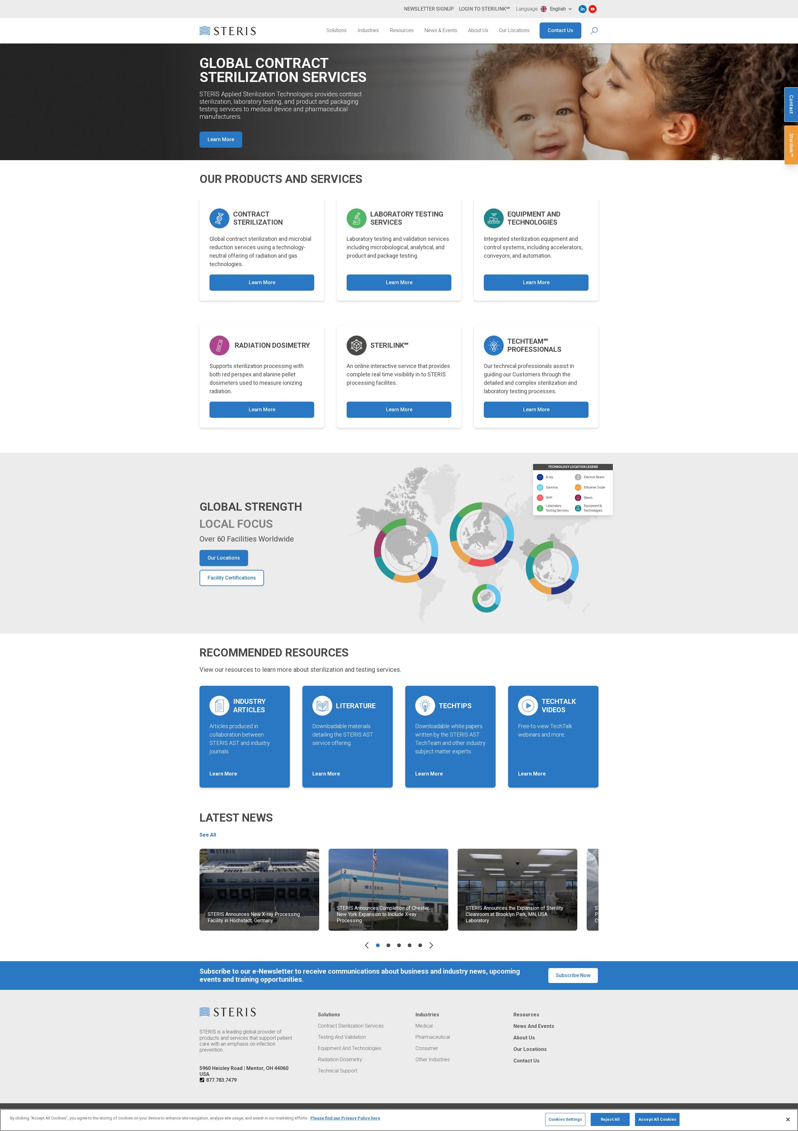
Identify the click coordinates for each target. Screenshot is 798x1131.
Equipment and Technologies (349, 1048)
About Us (478, 30)
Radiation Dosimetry (340, 1059)
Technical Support (337, 1070)
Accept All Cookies (657, 1119)
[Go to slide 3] (399, 945)
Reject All (610, 1119)
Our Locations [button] (224, 558)
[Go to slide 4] (409, 945)
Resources (402, 30)
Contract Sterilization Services (351, 1026)
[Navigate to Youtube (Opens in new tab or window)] (593, 9)
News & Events (441, 30)
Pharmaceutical (433, 1037)
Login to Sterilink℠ (484, 9)
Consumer (427, 1048)
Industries (368, 30)
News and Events (533, 1026)
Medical (424, 1026)
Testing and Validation (342, 1037)
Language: (527, 9)
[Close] (788, 1119)
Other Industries (433, 1059)
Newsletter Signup (429, 9)
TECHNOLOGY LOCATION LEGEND (573, 467)
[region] (399, 1120)
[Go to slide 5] (420, 945)
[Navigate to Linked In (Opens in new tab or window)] (583, 9)
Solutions (336, 30)
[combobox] (556, 9)
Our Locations (514, 30)
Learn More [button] (221, 139)
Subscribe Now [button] (573, 975)
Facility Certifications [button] (232, 578)
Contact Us (560, 30)
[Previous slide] (366, 945)
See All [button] (208, 835)
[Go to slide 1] (378, 945)
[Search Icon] (594, 31)
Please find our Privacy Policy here (345, 1118)
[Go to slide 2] (388, 945)
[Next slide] (431, 945)
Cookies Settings (565, 1119)
